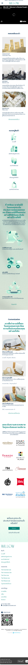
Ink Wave (4, 81)
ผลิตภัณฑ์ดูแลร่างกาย (14, 154)
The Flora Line (5, 575)
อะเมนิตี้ (14, 142)
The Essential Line (6, 570)
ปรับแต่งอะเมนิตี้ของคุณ (14, 413)
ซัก (11, 189)
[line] (2, 610)
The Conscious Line (6, 573)
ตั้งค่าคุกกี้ (20, 661)
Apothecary (5, 108)
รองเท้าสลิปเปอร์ (14, 166)
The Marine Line (5, 578)
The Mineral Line (5, 581)
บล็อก (2, 594)
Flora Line (5, 110)
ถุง (10, 189)
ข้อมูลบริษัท (14, 304)
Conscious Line (6, 55)
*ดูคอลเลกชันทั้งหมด (6, 584)
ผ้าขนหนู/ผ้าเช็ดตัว (14, 178)
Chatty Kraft (6, 54)
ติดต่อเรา (3, 600)
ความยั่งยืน (3, 591)
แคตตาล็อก (4, 597)
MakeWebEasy (17, 633)
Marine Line (5, 82)
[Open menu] (2, 3)
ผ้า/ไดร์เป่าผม (15, 189)
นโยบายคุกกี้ (9, 662)
